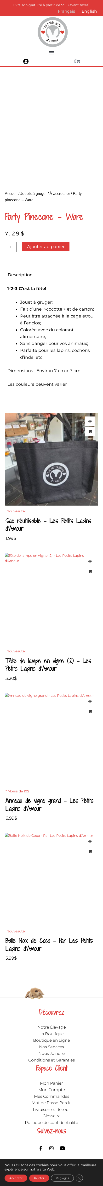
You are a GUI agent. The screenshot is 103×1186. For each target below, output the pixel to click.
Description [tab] (20, 274)
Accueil (11, 194)
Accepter (16, 1178)
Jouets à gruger (33, 194)
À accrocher (60, 194)
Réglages (62, 1178)
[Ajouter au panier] (90, 431)
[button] (52, 52)
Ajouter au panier (46, 246)
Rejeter (39, 1178)
